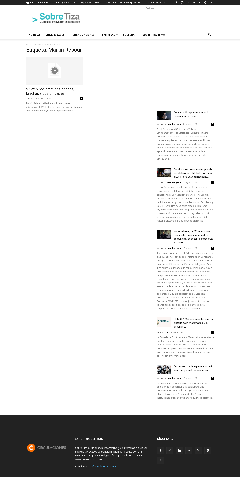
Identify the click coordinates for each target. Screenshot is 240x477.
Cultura (129, 34)
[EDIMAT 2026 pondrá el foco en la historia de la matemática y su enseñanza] (164, 322)
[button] (209, 35)
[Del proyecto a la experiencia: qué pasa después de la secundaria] (164, 369)
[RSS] (199, 2)
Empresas (108, 34)
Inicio (28, 44)
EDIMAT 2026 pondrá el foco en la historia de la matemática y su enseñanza (193, 323)
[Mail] (193, 2)
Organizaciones (83, 34)
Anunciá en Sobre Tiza (155, 2)
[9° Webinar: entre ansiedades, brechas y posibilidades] (54, 71)
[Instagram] (182, 2)
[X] (211, 2)
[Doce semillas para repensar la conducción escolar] (164, 115)
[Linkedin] (188, 2)
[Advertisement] (150, 18)
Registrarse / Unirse (90, 2)
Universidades (54, 34)
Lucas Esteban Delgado (169, 124)
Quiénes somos (109, 2)
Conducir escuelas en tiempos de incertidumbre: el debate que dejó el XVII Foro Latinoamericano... (193, 173)
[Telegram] (205, 2)
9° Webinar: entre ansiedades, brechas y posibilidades (50, 91)
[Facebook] (176, 2)
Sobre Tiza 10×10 (153, 34)
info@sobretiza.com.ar (104, 466)
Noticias (34, 34)
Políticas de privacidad (130, 2)
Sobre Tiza (31, 98)
